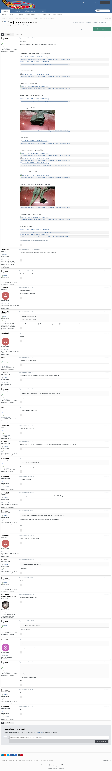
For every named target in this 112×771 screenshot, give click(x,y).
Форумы (4, 14)
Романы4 (14, 25)
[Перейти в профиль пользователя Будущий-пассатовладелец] (5, 605)
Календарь (12, 14)
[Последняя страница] (12, 34)
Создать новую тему (85, 29)
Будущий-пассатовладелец (8, 595)
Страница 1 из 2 (20, 34)
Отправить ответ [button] (102, 741)
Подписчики (102, 22)
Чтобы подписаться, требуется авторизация (85, 22)
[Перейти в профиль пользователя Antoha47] (5, 296)
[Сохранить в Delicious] (16, 755)
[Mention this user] (21, 245)
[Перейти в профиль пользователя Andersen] (5, 430)
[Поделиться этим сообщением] (110, 38)
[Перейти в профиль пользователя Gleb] (3, 412)
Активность (16, 11)
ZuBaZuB (5, 493)
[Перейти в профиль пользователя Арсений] (5, 377)
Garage (42, 11)
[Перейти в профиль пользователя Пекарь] (4, 361)
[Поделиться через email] (19, 755)
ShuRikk (4, 639)
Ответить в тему (102, 29)
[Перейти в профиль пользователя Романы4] (4, 22)
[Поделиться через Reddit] (5, 755)
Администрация (30, 14)
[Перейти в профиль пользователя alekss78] (5, 255)
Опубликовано (26, 38)
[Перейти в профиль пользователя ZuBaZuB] (5, 498)
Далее (8, 34)
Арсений (4, 373)
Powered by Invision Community (56, 768)
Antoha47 (5, 287)
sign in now (40, 732)
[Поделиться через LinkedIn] (2, 755)
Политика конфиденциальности (50, 765)
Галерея (21, 14)
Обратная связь (66, 765)
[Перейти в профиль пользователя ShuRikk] (5, 647)
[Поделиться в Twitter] (8, 755)
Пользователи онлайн (44, 14)
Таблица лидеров (57, 14)
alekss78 (5, 250)
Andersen (5, 425)
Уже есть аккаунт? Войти (90, 2)
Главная (6, 11)
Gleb (3, 407)
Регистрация (105, 2)
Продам (29, 25)
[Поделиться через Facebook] (10, 755)
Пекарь (4, 358)
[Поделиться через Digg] (13, 755)
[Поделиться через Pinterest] (21, 755)
